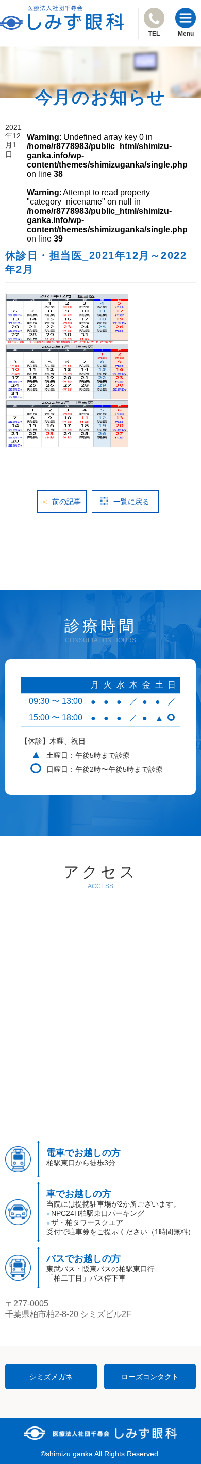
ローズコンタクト (150, 1377)
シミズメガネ (51, 1377)
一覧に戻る (131, 501)
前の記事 (66, 501)
